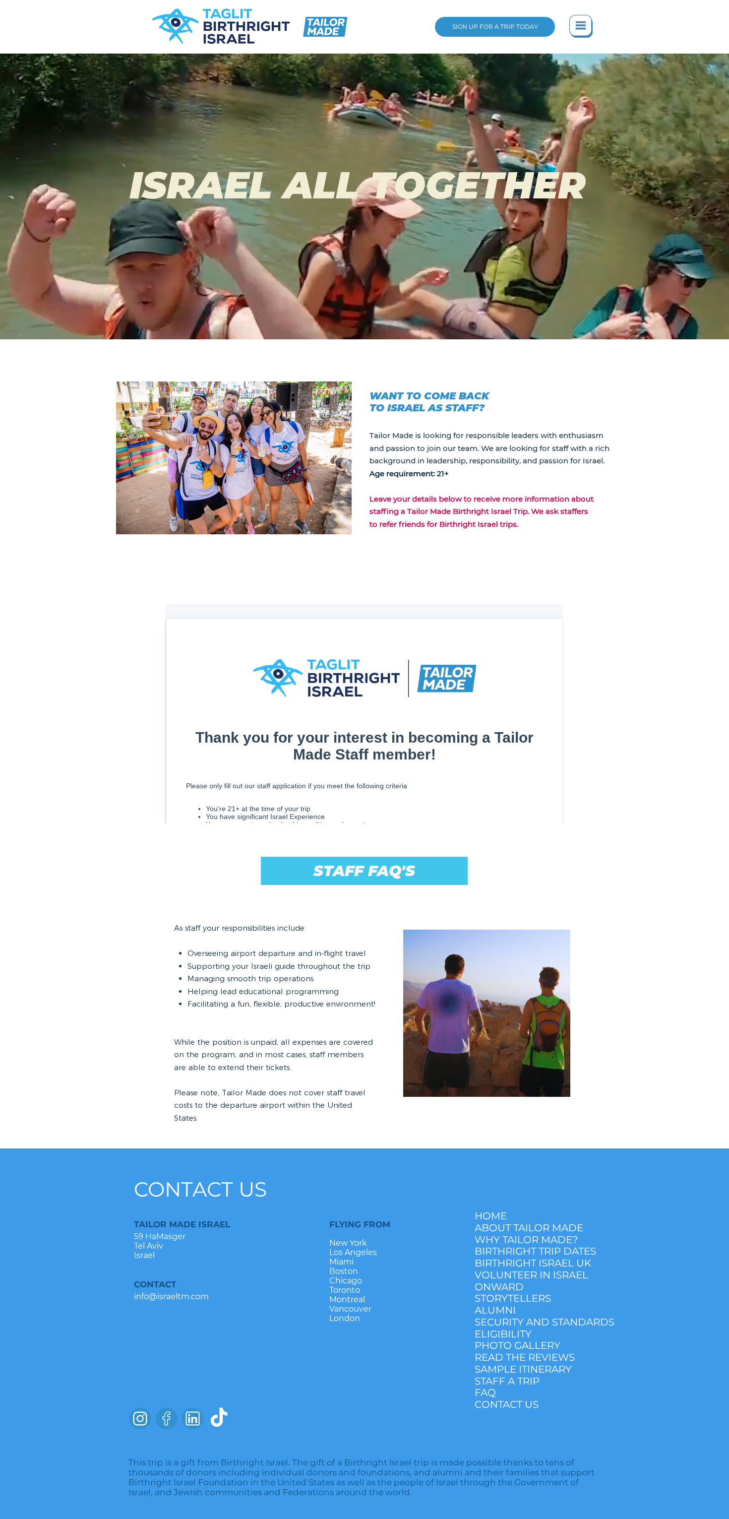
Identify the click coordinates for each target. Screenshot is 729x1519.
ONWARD (499, 1287)
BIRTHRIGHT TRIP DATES (527, 1251)
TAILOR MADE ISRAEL (182, 1224)
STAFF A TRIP (507, 1381)
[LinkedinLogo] (193, 1418)
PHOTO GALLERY (517, 1345)
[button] (581, 26)
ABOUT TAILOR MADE (527, 1228)
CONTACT (155, 1284)
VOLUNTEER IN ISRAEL (527, 1275)
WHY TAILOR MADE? (526, 1240)
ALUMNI (495, 1310)
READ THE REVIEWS (525, 1357)
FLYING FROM (359, 1224)
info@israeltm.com (171, 1296)
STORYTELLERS (513, 1298)
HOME (491, 1216)
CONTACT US (200, 1189)
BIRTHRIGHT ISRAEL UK (527, 1263)
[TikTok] (219, 1418)
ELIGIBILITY (503, 1334)
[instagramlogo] (140, 1418)
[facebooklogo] (166, 1418)
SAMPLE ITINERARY (523, 1369)
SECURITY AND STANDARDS (527, 1322)
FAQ (485, 1392)
